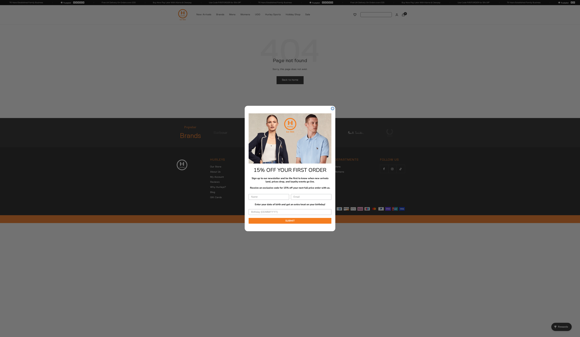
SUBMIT (290, 220)
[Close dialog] (332, 108)
